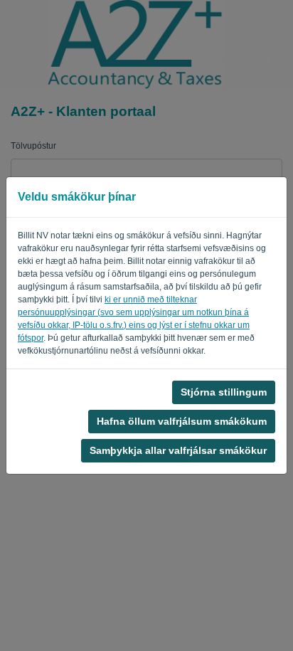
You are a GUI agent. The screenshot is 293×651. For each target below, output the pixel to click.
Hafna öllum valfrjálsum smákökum (182, 421)
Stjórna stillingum (224, 392)
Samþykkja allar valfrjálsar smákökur (178, 450)
